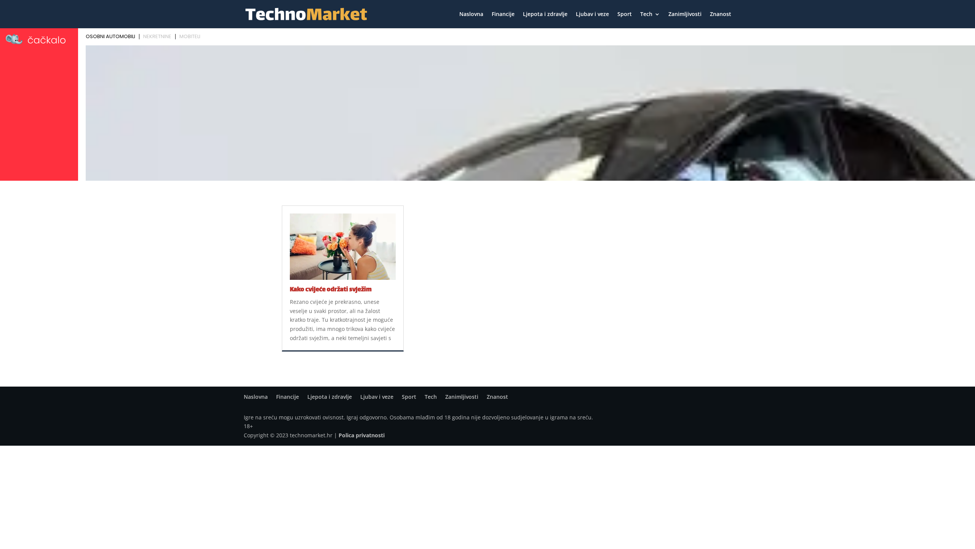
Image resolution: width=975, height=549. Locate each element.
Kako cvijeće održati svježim (331, 289)
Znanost (720, 14)
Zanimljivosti (685, 14)
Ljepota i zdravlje (545, 14)
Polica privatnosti (362, 435)
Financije (503, 14)
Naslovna (471, 14)
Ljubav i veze (592, 14)
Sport (624, 14)
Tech (646, 14)
